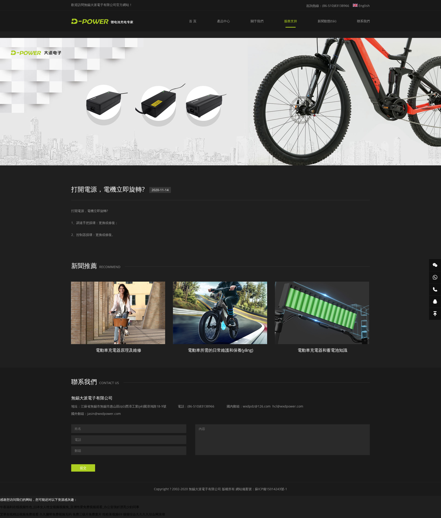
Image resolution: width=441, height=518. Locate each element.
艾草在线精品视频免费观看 (19, 514)
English (364, 5)
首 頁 (192, 21)
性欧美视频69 (112, 514)
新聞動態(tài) (327, 21)
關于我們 (257, 21)
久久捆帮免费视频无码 (56, 514)
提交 (83, 468)
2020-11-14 (160, 190)
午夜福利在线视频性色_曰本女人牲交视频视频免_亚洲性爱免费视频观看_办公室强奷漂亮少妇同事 (69, 507)
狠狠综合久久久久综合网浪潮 (144, 514)
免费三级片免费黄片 (87, 514)
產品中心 (223, 21)
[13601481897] (435, 289)
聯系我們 (363, 21)
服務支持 (290, 21)
